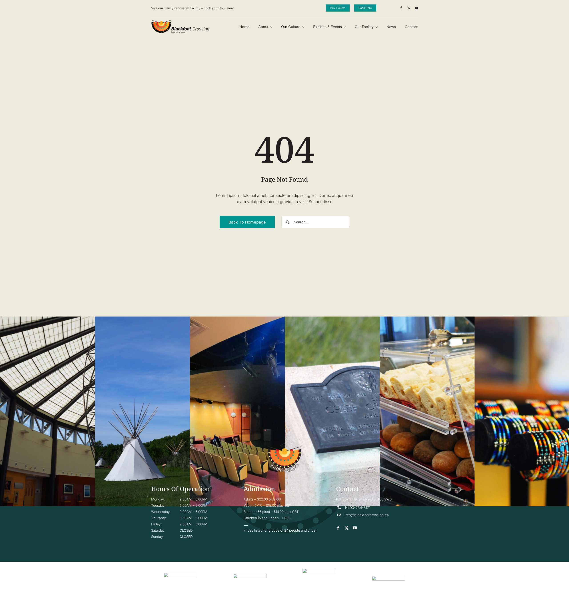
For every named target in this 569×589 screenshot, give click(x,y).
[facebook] (401, 8)
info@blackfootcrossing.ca (367, 515)
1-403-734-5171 (357, 507)
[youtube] (416, 8)
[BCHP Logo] (180, 21)
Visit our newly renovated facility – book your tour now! (193, 8)
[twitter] (408, 8)
